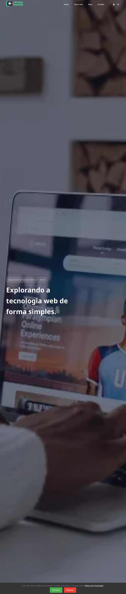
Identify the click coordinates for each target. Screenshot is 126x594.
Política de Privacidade (94, 585)
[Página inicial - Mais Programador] (14, 4)
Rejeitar (70, 590)
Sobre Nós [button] (78, 4)
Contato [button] (101, 4)
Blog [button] (90, 4)
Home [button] (66, 4)
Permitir (56, 590)
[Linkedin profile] (113, 4)
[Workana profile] (118, 4)
